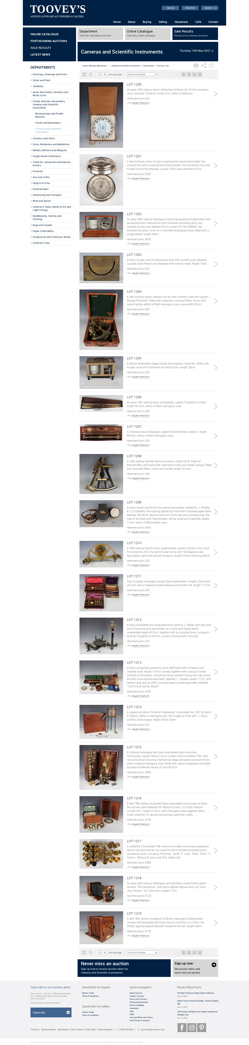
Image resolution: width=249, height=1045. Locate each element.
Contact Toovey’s (137, 996)
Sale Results (40, 48)
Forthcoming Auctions (48, 41)
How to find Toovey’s (138, 999)
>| (200, 74)
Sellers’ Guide (88, 1012)
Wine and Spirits (42, 200)
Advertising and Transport (47, 194)
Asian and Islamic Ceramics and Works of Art (50, 93)
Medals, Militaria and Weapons (50, 150)
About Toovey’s (136, 993)
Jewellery (38, 86)
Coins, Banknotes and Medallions (51, 144)
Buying (147, 22)
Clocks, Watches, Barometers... (95, 65)
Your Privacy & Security (140, 1020)
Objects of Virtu (41, 183)
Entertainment (41, 189)
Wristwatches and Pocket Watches (49, 115)
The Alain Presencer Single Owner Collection (195, 993)
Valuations (181, 22)
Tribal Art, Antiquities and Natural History (51, 163)
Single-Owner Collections (47, 156)
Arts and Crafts (41, 177)
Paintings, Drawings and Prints (50, 74)
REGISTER (190, 8)
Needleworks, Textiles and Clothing (47, 217)
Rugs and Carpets (42, 225)
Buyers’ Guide (88, 993)
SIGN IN (170, 8)
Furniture (38, 171)
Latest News (40, 54)
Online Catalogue (44, 34)
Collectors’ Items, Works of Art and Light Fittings (52, 208)
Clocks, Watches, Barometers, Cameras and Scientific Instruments (49, 104)
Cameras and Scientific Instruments (48, 130)
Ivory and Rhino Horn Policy (141, 1017)
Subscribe (39, 1012)
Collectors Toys (41, 242)
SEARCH (210, 8)
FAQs (132, 1014)
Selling (163, 22)
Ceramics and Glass (44, 138)
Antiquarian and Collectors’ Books (52, 237)
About (132, 22)
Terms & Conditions (90, 996)
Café (198, 22)
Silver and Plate (41, 80)
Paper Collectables (43, 231)
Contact (213, 22)
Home (117, 22)
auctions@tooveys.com (152, 1029)
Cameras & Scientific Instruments (125, 65)
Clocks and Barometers (48, 122)
